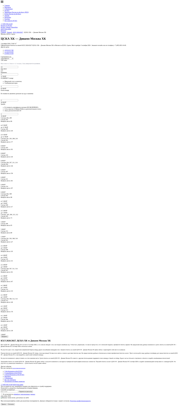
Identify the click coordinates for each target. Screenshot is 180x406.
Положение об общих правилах (14, 381)
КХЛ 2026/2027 (18, 32)
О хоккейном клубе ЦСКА (13, 373)
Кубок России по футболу (12, 14)
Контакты (7, 7)
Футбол (6, 10)
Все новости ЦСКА (10, 21)
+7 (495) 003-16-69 (6, 24)
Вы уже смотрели (10, 380)
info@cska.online (6, 29)
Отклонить (11, 404)
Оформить (5, 336)
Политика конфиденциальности (80, 401)
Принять (4, 404)
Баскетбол (7, 17)
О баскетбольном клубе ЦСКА (14, 374)
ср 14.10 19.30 (8, 52)
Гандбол (7, 19)
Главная (7, 5)
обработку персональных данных (24, 394)
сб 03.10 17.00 (8, 50)
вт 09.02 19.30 (8, 53)
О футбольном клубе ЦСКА (13, 371)
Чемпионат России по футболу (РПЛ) (16, 12)
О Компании (8, 9)
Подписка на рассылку (25, 391)
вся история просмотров (18, 368)
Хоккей (6, 15)
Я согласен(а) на (19, 394)
